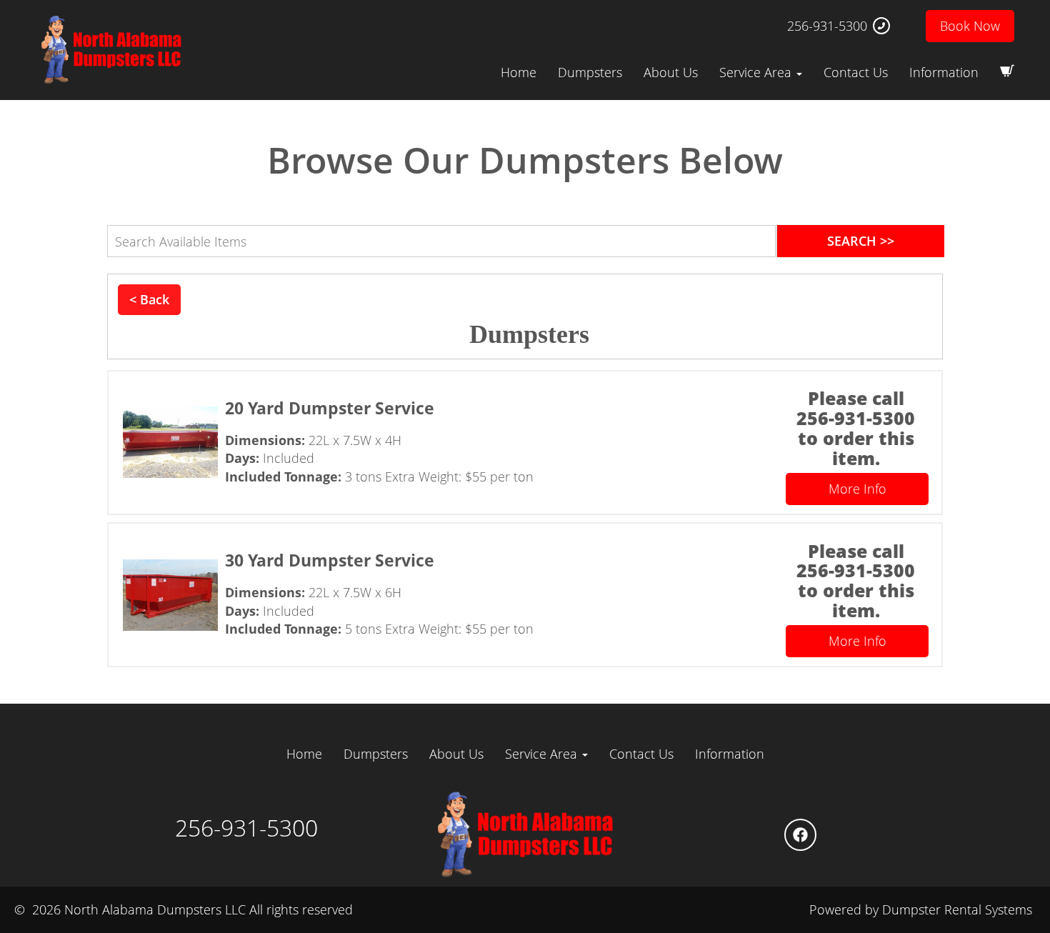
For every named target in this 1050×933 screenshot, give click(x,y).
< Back (149, 299)
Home (518, 72)
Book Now (970, 25)
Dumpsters (590, 72)
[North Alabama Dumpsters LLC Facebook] (800, 835)
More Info (857, 488)
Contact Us (856, 72)
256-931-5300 (827, 25)
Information (944, 72)
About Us (671, 72)
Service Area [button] (757, 72)
